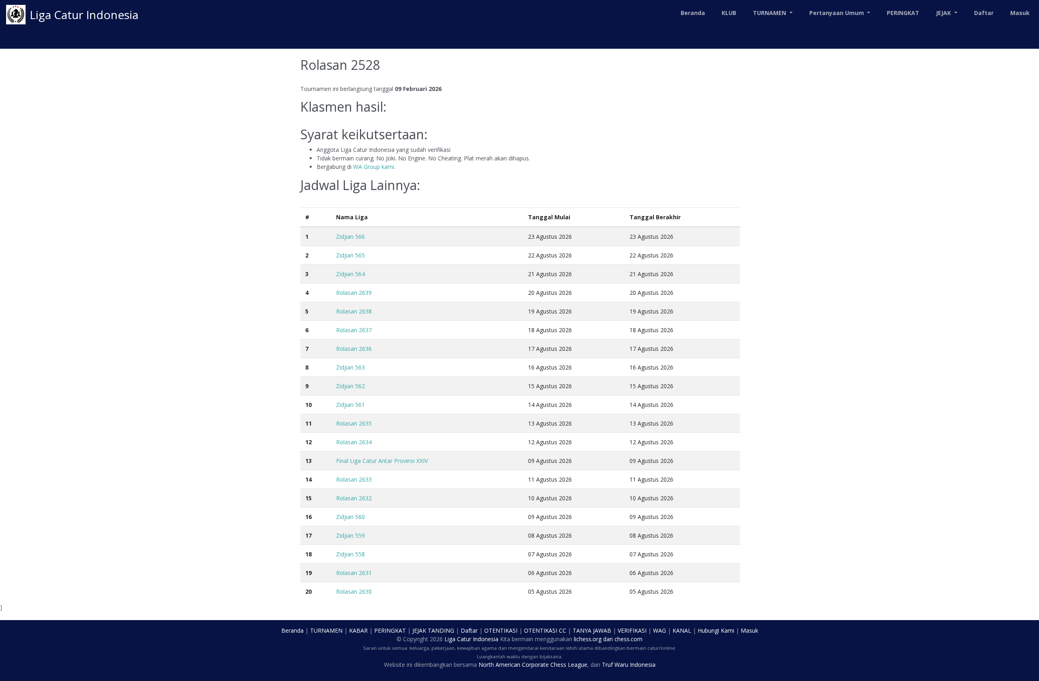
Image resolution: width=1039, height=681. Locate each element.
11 (308, 423)
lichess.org (587, 639)
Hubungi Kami (716, 630)
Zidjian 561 (350, 405)
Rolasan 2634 (354, 442)
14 (308, 479)
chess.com (628, 639)
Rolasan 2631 (354, 573)
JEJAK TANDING (433, 630)
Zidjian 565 (350, 255)
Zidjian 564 (350, 274)
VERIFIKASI (632, 630)
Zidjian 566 (350, 236)
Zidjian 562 (350, 386)
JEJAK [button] (944, 13)
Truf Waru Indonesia (628, 664)
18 (308, 554)
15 (308, 498)
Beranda (693, 13)
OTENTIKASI (500, 630)
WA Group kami (373, 167)
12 (308, 442)
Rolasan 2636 (354, 348)
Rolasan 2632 (354, 498)
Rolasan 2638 (354, 311)
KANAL (682, 630)
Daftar (984, 13)
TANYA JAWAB (592, 630)
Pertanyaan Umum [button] (837, 13)
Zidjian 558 (350, 554)
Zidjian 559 (350, 535)
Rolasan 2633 (354, 479)
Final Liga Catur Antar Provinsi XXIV (382, 461)
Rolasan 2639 (354, 292)
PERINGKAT (903, 13)
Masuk (1020, 13)
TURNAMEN (326, 630)
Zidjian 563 (350, 367)
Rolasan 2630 (354, 591)
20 (308, 591)
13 (308, 461)
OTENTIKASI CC (545, 630)
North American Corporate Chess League (533, 664)
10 (308, 405)
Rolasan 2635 (354, 423)
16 (308, 517)
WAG (659, 630)
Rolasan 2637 (354, 330)
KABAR (358, 630)
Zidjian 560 (350, 517)
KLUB (729, 13)
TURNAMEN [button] (770, 13)
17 (308, 535)
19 (308, 573)
